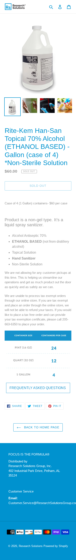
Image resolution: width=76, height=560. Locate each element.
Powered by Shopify (55, 546)
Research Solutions (31, 546)
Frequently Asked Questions (38, 388)
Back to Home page (41, 427)
